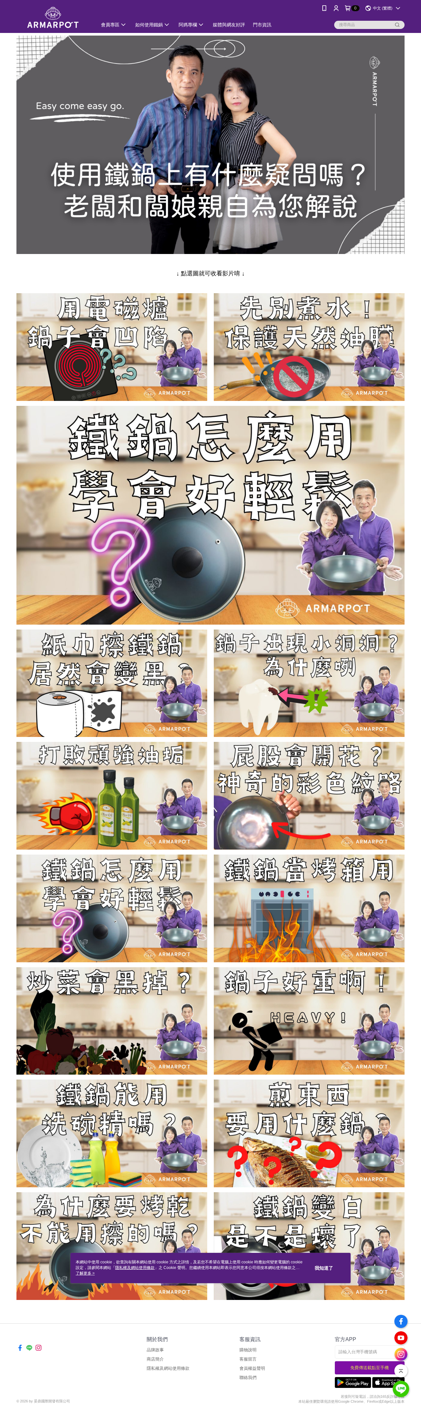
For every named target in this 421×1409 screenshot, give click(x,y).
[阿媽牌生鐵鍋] (52, 17)
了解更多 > (85, 1273)
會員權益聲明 (252, 1368)
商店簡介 (155, 1359)
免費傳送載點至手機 (369, 1367)
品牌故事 (155, 1349)
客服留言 (248, 1359)
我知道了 (324, 1268)
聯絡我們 (248, 1377)
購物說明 (248, 1349)
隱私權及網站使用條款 (168, 1368)
